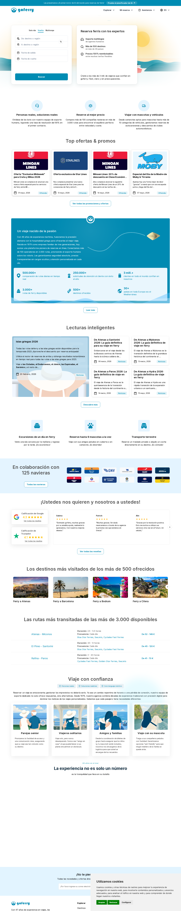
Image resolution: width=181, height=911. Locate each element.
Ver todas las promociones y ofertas (90, 203)
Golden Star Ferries (108, 661)
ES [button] (165, 10)
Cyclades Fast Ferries (114, 637)
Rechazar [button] (113, 902)
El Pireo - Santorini (42, 646)
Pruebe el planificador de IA (120, 3)
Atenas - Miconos (41, 634)
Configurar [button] (126, 902)
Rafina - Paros (39, 658)
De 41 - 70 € (147, 658)
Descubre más (90, 404)
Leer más (90, 310)
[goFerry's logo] (23, 10)
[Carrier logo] (74, 470)
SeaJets (98, 637)
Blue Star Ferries (85, 637)
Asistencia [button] (147, 10)
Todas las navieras (36, 484)
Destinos (81, 908)
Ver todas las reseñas (90, 551)
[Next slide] (170, 527)
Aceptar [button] (101, 902)
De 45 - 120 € (148, 646)
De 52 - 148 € (148, 634)
